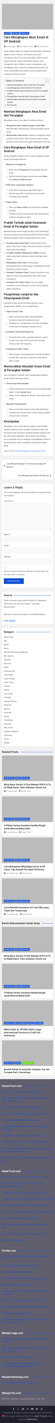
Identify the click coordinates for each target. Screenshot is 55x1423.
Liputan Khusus (10, 701)
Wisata (7, 743)
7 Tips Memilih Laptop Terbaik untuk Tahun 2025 (22, 1136)
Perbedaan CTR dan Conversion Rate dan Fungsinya (24, 1192)
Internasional (9, 671)
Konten (7, 33)
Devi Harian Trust (26, 46)
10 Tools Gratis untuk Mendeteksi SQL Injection (22, 1091)
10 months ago (12, 873)
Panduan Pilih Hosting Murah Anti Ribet (18, 1272)
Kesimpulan (12, 105)
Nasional (15, 33)
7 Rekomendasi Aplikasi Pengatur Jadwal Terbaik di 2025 (25, 1114)
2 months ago (11, 791)
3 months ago (11, 832)
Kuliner (6, 690)
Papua (6, 716)
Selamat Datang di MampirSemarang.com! (19, 1382)
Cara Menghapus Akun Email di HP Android (24, 88)
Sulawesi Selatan (11, 731)
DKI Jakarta (8, 656)
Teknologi (25, 33)
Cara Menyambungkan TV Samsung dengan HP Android (26, 465)
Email (7, 546)
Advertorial (8, 637)
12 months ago (12, 914)
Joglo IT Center (40, 1416)
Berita (6, 644)
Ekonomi (7, 663)
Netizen (7, 709)
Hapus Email (40, 451)
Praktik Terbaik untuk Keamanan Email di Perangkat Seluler (27, 92)
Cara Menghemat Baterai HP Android (33, 475)
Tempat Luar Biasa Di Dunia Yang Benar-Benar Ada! (23, 1300)
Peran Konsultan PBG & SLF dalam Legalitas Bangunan (25, 1278)
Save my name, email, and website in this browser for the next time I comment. (26, 573)
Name (7, 534)
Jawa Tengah (9, 678)
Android (12, 451)
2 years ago (10, 46)
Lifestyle (7, 697)
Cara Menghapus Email (25, 451)
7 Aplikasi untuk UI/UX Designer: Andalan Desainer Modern (26, 1142)
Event (6, 667)
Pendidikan (8, 720)
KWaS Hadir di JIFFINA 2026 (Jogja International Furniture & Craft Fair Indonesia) (22, 1032)
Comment (9, 501)
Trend (6, 739)
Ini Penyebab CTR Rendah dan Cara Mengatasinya (23, 1234)
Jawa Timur (9, 682)
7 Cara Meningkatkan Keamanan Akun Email (20, 1120)
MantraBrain (32, 1419)
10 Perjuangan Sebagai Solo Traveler (17, 1313)
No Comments (42, 46)
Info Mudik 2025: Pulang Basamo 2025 (18, 1285)
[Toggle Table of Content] (45, 81)
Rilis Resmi (8, 727)
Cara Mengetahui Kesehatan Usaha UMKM (19, 1218)
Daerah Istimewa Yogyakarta (16, 652)
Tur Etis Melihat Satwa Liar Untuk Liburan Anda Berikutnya (26, 1307)
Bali (5, 641)
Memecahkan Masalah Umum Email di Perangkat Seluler (26, 100)
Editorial (7, 660)
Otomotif (8, 712)
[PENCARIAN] (9, 621)
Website (7, 557)
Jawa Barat (8, 675)
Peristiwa (8, 724)
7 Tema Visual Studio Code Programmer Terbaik (22, 1107)
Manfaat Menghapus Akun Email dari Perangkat (26, 85)
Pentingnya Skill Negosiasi (13, 1240)
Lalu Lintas (8, 694)
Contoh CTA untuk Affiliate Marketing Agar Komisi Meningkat (27, 1212)
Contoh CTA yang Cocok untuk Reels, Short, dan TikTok (25, 1177)
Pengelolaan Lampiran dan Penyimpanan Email (26, 96)
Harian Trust (26, 791)
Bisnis (6, 648)
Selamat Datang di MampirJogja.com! (17, 1357)
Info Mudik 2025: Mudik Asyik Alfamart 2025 (20, 1265)
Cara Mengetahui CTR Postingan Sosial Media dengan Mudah (27, 1199)
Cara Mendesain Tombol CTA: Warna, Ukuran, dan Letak (25, 1205)
